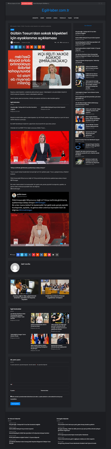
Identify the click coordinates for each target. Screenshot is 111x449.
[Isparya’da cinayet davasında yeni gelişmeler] (60, 339)
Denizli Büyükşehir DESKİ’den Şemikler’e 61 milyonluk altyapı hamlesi (50, 3)
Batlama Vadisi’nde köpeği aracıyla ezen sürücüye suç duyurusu (92, 160)
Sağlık (55, 18)
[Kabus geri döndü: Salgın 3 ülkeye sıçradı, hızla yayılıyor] (79, 111)
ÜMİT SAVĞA (16, 42)
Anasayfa (35, 18)
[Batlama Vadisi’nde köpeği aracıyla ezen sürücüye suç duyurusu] (79, 161)
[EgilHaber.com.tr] (55, 10)
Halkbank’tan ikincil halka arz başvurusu (92, 74)
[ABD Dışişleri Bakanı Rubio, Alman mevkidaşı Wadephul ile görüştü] (40, 339)
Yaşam (70, 18)
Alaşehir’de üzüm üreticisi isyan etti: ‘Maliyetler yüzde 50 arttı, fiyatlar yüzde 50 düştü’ (87, 153)
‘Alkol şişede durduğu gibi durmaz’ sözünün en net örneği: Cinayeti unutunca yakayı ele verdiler (59, 327)
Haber (42, 18)
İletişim (76, 18)
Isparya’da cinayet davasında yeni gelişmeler (59, 346)
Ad (11, 384)
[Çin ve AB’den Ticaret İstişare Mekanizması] (79, 127)
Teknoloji (63, 18)
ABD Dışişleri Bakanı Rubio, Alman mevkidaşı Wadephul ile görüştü (39, 347)
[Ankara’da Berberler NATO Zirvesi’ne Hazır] (40, 318)
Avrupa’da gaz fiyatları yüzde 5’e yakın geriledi (92, 145)
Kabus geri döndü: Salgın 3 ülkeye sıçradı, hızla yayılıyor (93, 110)
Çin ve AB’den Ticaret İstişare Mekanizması (92, 125)
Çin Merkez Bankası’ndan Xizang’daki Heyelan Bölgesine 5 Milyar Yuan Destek (17, 316)
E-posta (12, 390)
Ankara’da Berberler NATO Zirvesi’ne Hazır (38, 325)
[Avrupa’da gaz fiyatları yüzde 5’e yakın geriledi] (79, 146)
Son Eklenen (88, 25)
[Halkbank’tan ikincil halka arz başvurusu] (79, 76)
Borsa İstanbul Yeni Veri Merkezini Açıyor (87, 139)
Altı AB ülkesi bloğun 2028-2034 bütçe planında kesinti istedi (86, 103)
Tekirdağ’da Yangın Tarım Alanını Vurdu (18, 335)
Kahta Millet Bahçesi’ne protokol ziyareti (53, 107)
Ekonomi (48, 18)
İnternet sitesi (44, 390)
